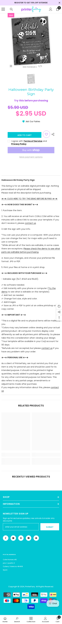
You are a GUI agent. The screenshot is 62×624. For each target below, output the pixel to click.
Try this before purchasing (31, 100)
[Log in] (50, 9)
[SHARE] (52, 134)
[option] (31, 41)
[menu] (3, 9)
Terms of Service (33, 141)
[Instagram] (13, 538)
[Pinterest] (21, 538)
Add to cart (25, 135)
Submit (49, 527)
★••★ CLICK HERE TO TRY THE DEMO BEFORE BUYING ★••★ (29, 198)
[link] (15, 455)
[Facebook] (5, 538)
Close (59, 3)
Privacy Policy (18, 144)
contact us (30, 223)
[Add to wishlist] (46, 134)
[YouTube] (36, 538)
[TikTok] (28, 538)
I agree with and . (29, 142)
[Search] (11, 9)
